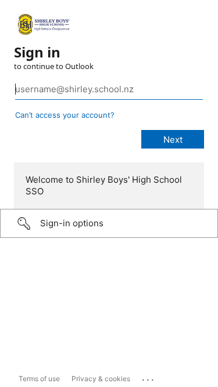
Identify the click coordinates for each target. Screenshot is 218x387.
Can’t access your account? (65, 115)
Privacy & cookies (101, 378)
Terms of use (39, 378)
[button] (109, 223)
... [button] (149, 377)
